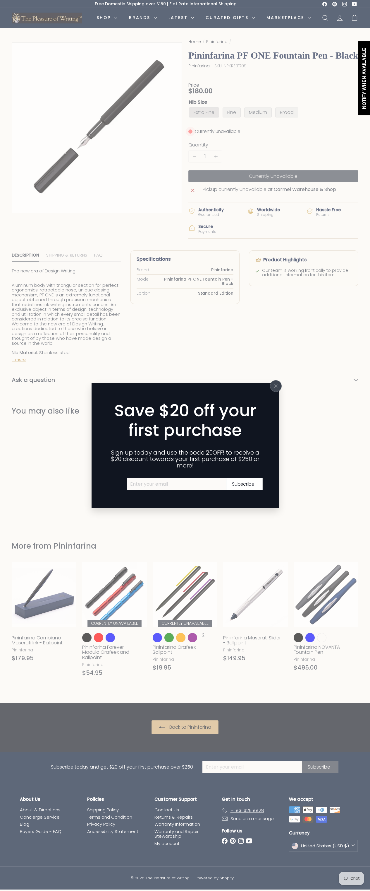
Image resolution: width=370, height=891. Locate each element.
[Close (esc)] (276, 386)
